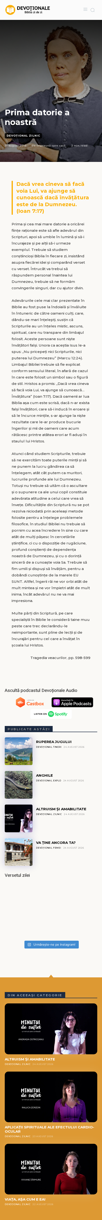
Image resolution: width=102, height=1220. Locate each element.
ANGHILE (44, 775)
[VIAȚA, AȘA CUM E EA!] (51, 1169)
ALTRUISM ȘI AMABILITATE (61, 809)
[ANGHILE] (18, 785)
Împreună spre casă (51, 145)
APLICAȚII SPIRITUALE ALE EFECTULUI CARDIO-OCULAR (49, 1129)
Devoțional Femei (48, 847)
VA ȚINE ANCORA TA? (56, 842)
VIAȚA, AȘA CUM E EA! (25, 1199)
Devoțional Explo (48, 780)
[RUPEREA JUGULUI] (18, 751)
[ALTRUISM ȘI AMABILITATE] (18, 818)
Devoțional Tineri (49, 747)
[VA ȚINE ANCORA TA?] (18, 852)
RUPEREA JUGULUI (54, 741)
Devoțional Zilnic (23, 135)
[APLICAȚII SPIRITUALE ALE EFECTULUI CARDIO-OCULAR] (51, 1097)
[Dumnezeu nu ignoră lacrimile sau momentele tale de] (51, 910)
